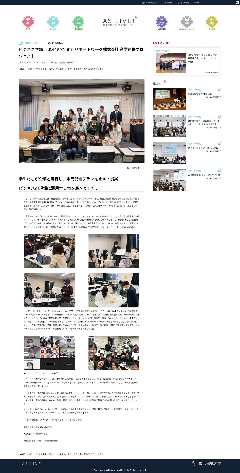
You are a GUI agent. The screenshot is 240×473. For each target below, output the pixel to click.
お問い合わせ (183, 3)
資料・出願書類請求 (150, 3)
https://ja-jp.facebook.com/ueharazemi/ (41, 441)
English (196, 3)
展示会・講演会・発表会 (62, 62)
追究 (30, 69)
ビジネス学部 (40, 62)
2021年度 (24, 62)
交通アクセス (168, 3)
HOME (22, 69)
